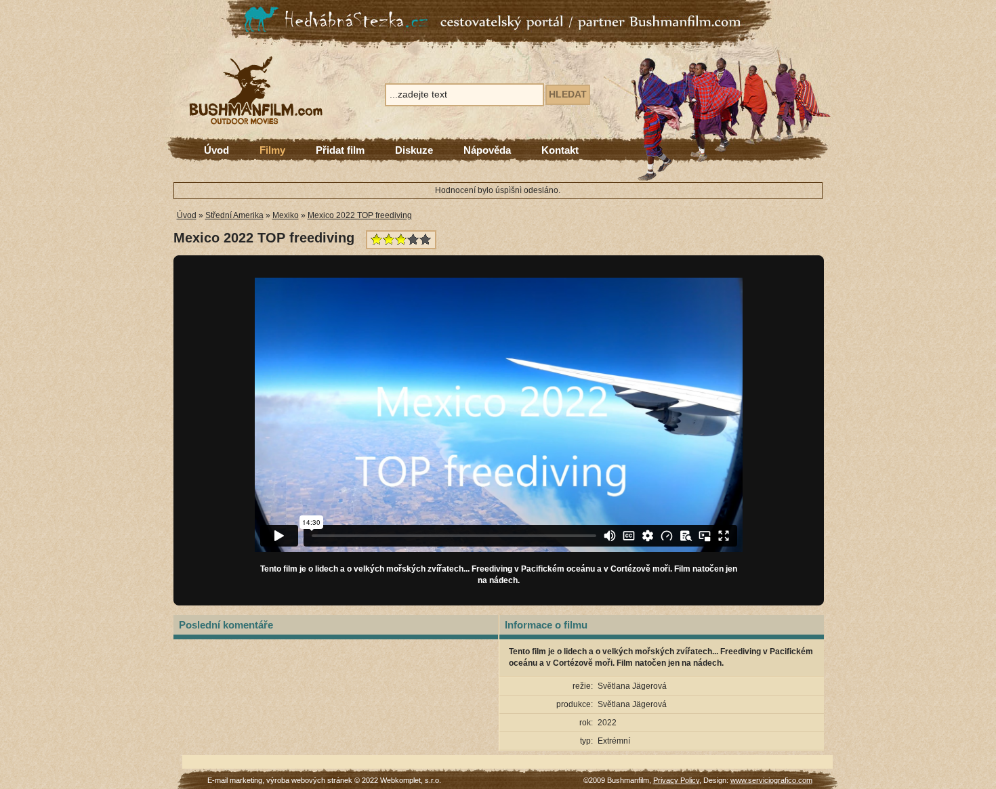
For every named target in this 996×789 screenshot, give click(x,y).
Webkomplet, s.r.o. (410, 780)
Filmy (272, 150)
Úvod (216, 150)
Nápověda (487, 150)
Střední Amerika (234, 215)
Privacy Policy (676, 780)
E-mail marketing (234, 780)
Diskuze (414, 150)
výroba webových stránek (309, 780)
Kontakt (560, 150)
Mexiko (285, 215)
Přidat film (340, 150)
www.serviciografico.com (771, 780)
